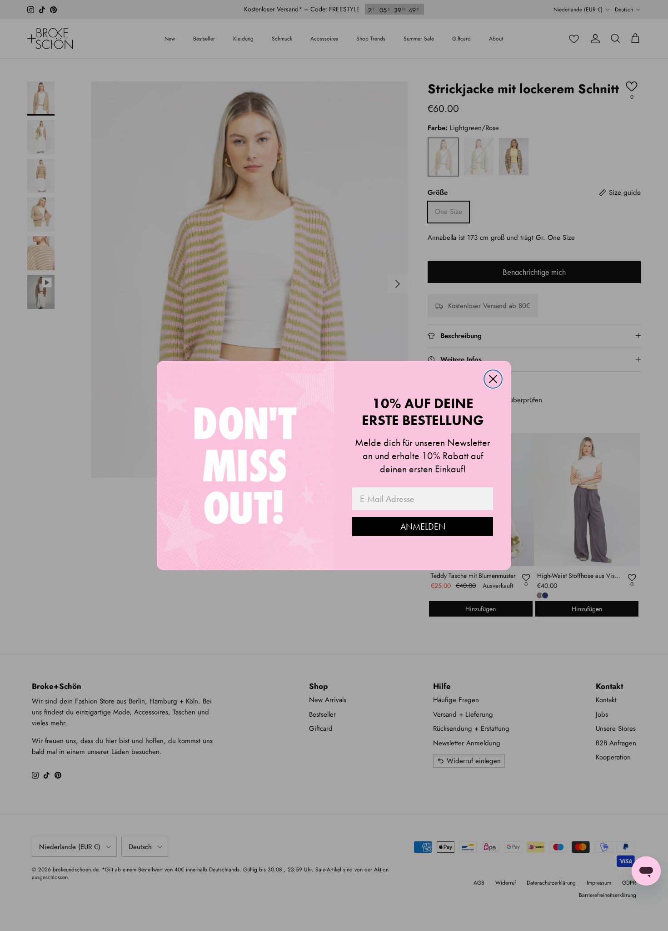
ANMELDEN (422, 526)
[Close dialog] (493, 379)
